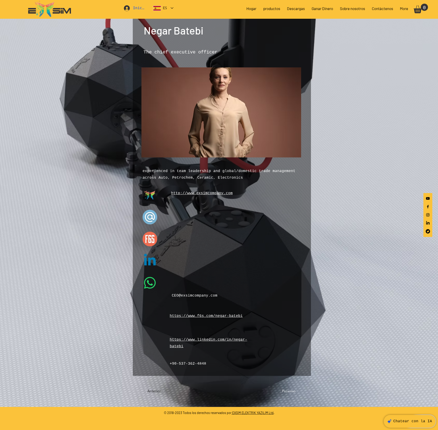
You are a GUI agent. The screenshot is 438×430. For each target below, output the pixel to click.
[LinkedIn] (428, 223)
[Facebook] (428, 206)
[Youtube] (428, 198)
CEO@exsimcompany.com (194, 296)
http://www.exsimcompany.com (202, 193)
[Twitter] (428, 231)
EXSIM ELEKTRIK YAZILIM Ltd (253, 413)
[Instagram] (428, 215)
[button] (296, 8)
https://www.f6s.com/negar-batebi (206, 316)
